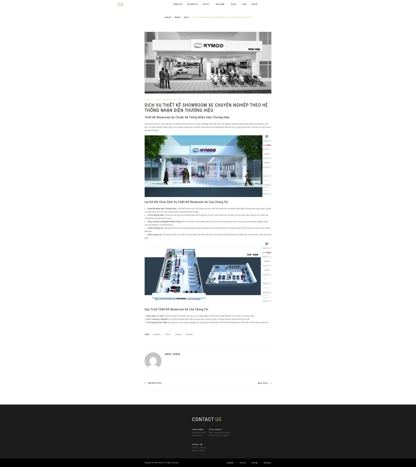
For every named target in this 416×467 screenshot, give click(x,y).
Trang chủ (168, 17)
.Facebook (230, 463)
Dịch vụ (186, 17)
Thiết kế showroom (169, 99)
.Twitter (242, 463)
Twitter (168, 334)
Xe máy (180, 99)
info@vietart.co (197, 435)
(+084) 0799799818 (199, 433)
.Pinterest (267, 463)
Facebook (157, 334)
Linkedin (178, 334)
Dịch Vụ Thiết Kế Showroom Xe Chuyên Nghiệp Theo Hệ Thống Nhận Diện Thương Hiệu (206, 107)
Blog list (177, 17)
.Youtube (254, 463)
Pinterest (189, 334)
